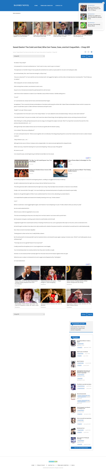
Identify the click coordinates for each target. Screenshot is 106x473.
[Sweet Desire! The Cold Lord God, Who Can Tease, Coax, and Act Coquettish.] (73, 373)
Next (89, 56)
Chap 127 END (80, 420)
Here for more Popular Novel (81, 447)
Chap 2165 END (81, 374)
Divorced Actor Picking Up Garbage (83, 438)
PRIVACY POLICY (41, 465)
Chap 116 (79, 355)
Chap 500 (80, 347)
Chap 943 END (81, 410)
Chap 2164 (80, 378)
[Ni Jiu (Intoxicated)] (73, 396)
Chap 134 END (80, 430)
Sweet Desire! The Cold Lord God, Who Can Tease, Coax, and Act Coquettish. (34, 52)
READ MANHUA (16, 13)
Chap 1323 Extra (81, 386)
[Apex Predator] (73, 364)
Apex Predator (80, 361)
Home (14, 52)
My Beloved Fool (80, 428)
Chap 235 (80, 444)
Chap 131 (79, 365)
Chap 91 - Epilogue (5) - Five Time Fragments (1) (83, 401)
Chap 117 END (80, 353)
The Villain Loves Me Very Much (84, 384)
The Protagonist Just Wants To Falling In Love (83, 408)
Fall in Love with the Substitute (84, 418)
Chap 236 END (81, 440)
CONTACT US (58, 5)
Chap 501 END (80, 343)
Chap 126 (80, 424)
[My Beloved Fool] (73, 431)
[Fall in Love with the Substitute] (73, 421)
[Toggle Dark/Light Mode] (91, 52)
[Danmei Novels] (21, 5)
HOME (36, 5)
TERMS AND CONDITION (46, 5)
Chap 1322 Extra (81, 388)
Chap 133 (79, 432)
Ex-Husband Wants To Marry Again (83, 341)
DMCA (72, 465)
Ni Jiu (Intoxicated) (81, 393)
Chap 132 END (80, 363)
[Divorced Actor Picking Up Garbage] (73, 440)
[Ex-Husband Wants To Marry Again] (73, 343)
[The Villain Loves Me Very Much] (73, 387)
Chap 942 (80, 414)
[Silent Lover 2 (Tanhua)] (73, 354)
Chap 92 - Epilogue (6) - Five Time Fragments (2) (83, 396)
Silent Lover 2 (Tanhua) (82, 351)
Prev (84, 56)
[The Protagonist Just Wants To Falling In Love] (73, 410)
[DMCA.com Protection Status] (53, 461)
